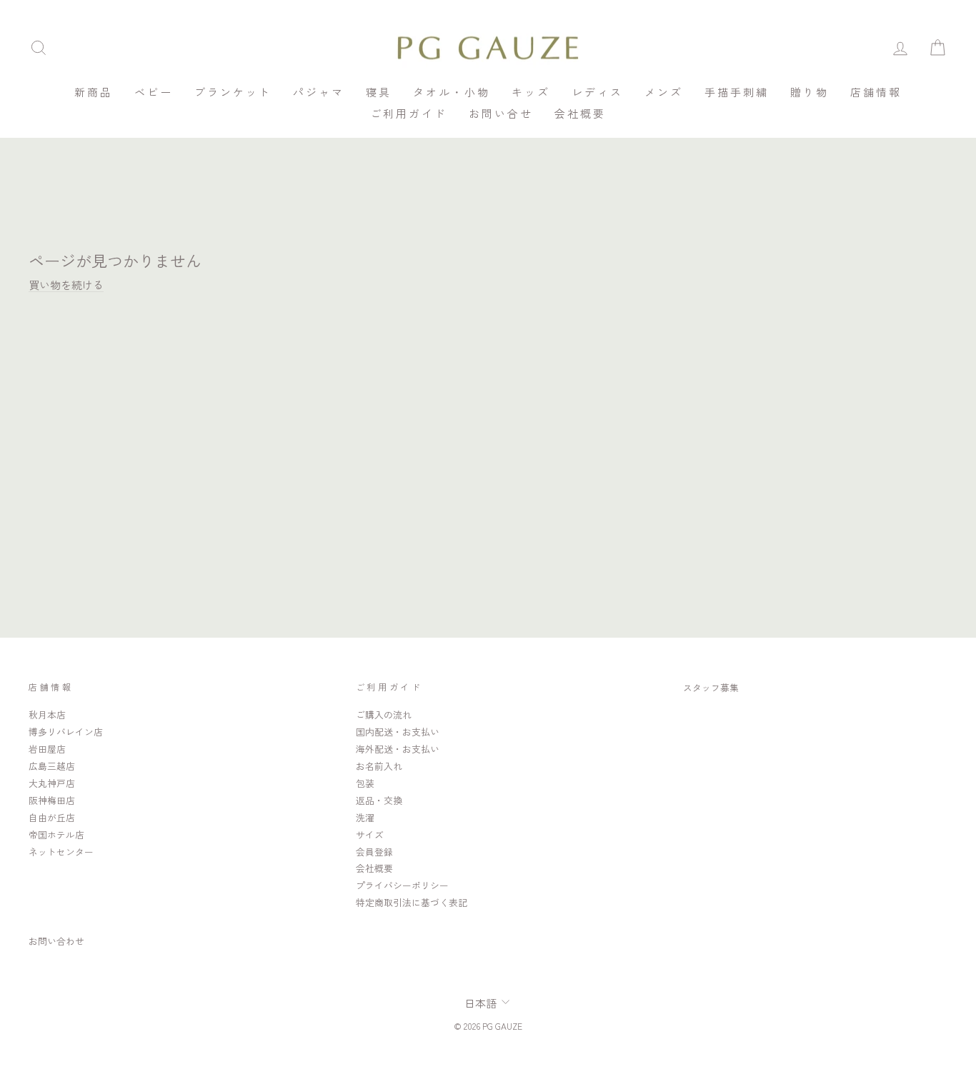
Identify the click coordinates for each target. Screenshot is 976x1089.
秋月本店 (47, 714)
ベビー (153, 91)
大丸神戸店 (52, 783)
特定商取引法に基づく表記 (411, 902)
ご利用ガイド (408, 113)
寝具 (379, 91)
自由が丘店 (52, 817)
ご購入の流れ (384, 714)
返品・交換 (379, 800)
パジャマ (318, 91)
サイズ (370, 834)
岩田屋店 (47, 749)
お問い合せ (501, 113)
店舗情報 (876, 91)
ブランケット (233, 91)
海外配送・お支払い (397, 749)
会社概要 (580, 113)
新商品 (93, 91)
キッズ (531, 91)
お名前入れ (379, 766)
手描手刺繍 (736, 91)
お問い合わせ (56, 941)
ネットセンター (61, 851)
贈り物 (809, 91)
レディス (597, 91)
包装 (365, 783)
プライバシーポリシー (402, 885)
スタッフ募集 (711, 687)
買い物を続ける (66, 284)
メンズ (663, 91)
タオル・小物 (451, 91)
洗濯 (365, 817)
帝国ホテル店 (56, 834)
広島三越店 (52, 766)
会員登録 (374, 851)
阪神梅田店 (52, 800)
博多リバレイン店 (66, 731)
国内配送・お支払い (397, 731)
